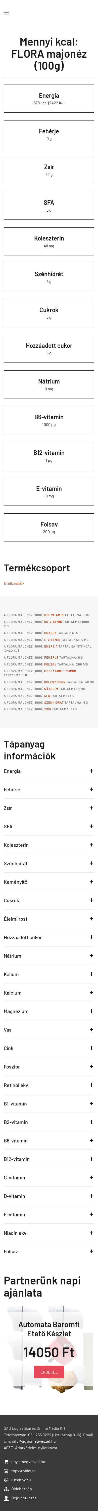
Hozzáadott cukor (49, 345)
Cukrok (49, 309)
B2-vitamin (16, 1122)
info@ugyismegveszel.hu (34, 1441)
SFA (49, 202)
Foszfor (12, 1066)
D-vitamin (14, 1196)
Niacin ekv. (16, 1233)
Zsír (49, 166)
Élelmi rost (15, 918)
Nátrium (49, 381)
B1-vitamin (15, 1103)
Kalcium (13, 992)
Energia (49, 95)
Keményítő (15, 881)
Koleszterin (49, 238)
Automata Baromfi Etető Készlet (49, 1329)
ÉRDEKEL (49, 1371)
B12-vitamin (49, 452)
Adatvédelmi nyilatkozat (36, 1447)
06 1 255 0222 (40, 1434)
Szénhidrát (49, 273)
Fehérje (49, 131)
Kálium (11, 974)
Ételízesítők (14, 583)
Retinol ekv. (16, 1085)
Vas (8, 1029)
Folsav (49, 524)
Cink (8, 1048)
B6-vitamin (49, 416)
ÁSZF (8, 1447)
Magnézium (16, 1011)
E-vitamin (49, 488)
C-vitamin (14, 1177)
